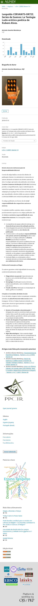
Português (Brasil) (8, 425)
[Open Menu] (2, 2)
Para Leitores (7, 437)
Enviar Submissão (10, 452)
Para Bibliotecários (8, 443)
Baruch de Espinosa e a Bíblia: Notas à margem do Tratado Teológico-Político (18, 360)
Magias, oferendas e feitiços (12, 511)
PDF (6, 111)
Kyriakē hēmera (8, 538)
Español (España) (8, 422)
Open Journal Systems (10, 408)
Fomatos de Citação (9, 141)
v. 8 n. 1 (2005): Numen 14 (22, 6)
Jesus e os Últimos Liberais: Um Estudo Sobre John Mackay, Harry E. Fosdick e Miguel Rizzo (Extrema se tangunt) (21, 368)
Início (3, 6)
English (5, 419)
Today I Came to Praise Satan (12, 516)
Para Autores (7, 440)
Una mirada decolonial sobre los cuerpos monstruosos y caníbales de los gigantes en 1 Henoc (17, 531)
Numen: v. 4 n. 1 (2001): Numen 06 (17, 372)
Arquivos (10, 6)
